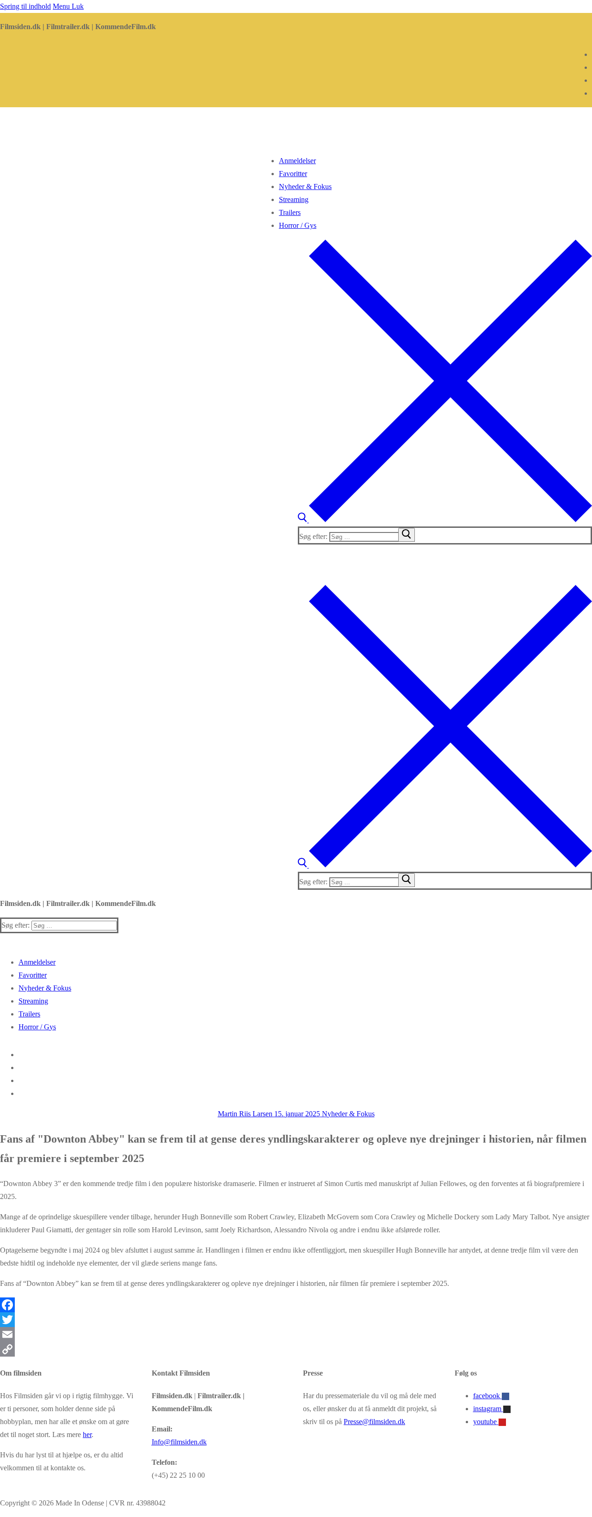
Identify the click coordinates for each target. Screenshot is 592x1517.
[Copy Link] (296, 1349)
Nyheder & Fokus (347, 1114)
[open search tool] (445, 520)
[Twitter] (296, 1319)
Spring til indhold (25, 6)
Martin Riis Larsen (245, 1114)
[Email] (296, 1334)
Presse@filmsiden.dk (374, 1421)
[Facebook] (296, 1304)
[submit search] (406, 535)
